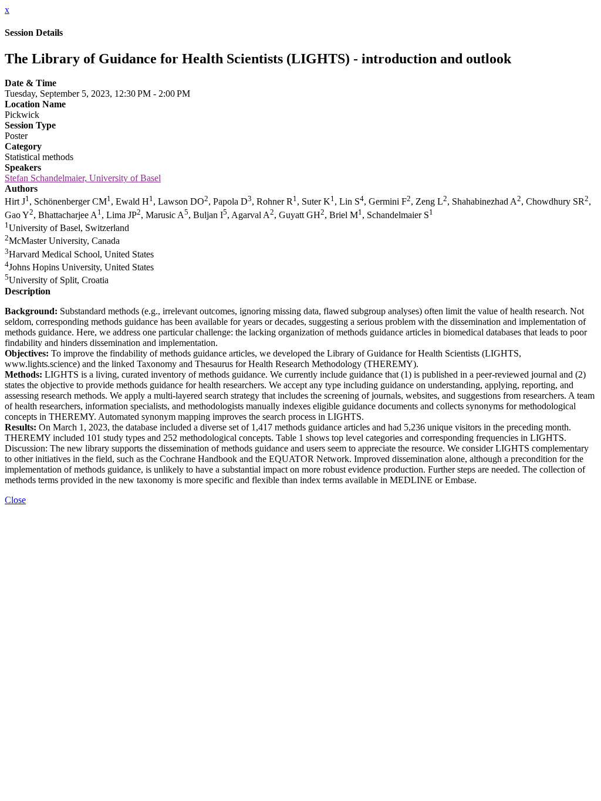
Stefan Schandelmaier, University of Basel (83, 178)
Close (15, 500)
